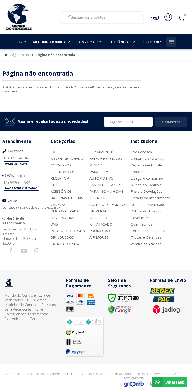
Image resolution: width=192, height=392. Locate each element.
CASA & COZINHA (65, 243)
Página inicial (20, 55)
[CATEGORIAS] (171, 42)
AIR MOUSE (98, 237)
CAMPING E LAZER (104, 184)
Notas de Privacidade (148, 204)
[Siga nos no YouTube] (23, 252)
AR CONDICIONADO (67, 158)
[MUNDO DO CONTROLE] (30, 17)
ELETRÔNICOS (63, 171)
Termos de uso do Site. (149, 230)
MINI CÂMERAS (63, 217)
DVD (54, 224)
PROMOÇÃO (99, 230)
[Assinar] (171, 122)
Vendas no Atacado (146, 243)
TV (53, 152)
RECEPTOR (60, 178)
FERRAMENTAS (101, 152)
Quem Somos (141, 224)
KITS (54, 184)
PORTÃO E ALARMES (68, 230)
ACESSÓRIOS (61, 191)
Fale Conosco (141, 152)
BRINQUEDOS (62, 237)
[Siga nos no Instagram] (36, 252)
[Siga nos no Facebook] (11, 251)
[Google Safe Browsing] (119, 309)
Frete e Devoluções (146, 191)
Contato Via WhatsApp (149, 158)
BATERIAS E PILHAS (67, 198)
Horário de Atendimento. (151, 198)
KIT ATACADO (100, 224)
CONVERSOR (61, 165)
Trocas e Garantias (146, 237)
